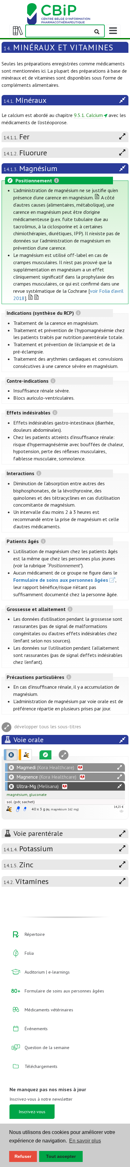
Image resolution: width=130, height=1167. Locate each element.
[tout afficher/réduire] (119, 767)
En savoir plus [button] (85, 1140)
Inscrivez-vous (32, 1111)
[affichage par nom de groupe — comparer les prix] (9, 809)
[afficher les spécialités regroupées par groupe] (25, 754)
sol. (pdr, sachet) (21, 801)
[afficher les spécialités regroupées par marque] (11, 754)
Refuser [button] (23, 1156)
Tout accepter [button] (61, 1156)
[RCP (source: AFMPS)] (18, 809)
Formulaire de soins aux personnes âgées (60, 580)
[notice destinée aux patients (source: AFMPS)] (24, 809)
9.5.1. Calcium (88, 115)
